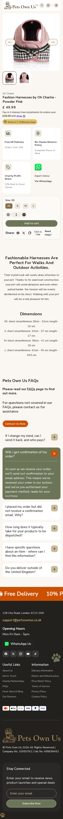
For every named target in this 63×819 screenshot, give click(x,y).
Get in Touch (9, 676)
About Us (8, 670)
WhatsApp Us (21, 644)
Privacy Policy (39, 691)
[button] (37, 5)
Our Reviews (9, 696)
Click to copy (38, 233)
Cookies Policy (39, 696)
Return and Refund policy (45, 676)
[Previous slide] (10, 42)
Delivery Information (42, 670)
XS (8, 206)
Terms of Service (41, 686)
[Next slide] (53, 42)
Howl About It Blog (13, 691)
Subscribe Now (31, 803)
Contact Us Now (15, 424)
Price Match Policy (41, 681)
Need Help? (48, 233)
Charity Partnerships (13, 681)
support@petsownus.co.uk (22, 620)
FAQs (31, 389)
